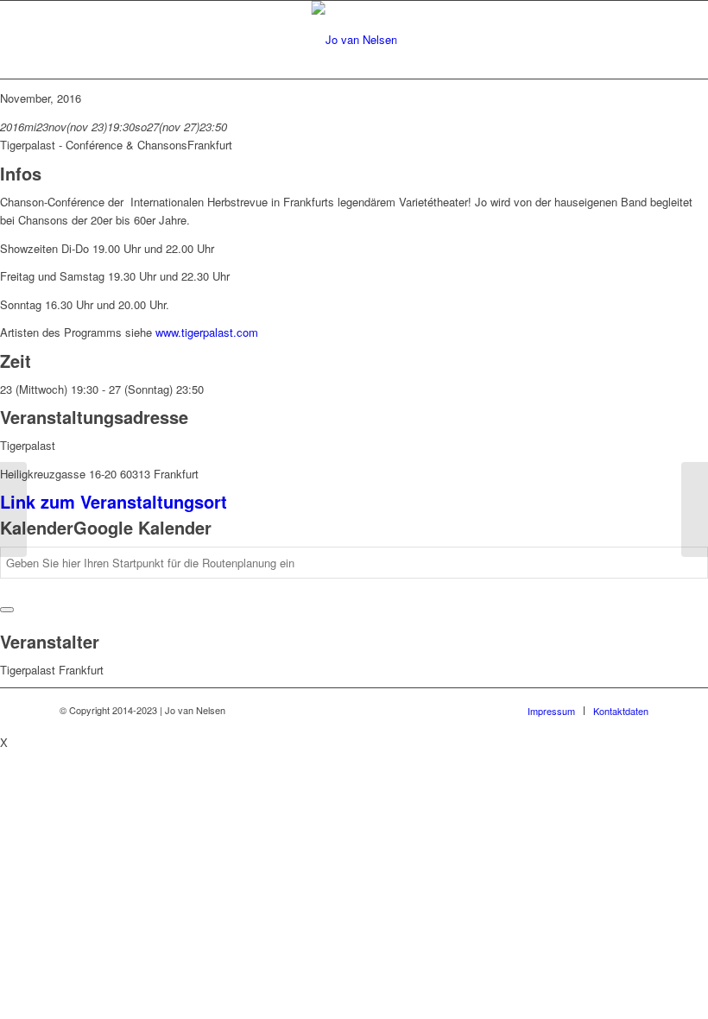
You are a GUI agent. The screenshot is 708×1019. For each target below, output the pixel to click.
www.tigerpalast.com (206, 332)
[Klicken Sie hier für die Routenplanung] (7, 609)
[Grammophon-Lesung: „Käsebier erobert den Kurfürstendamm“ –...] (13, 509)
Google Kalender (142, 527)
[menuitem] (551, 710)
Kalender (36, 527)
